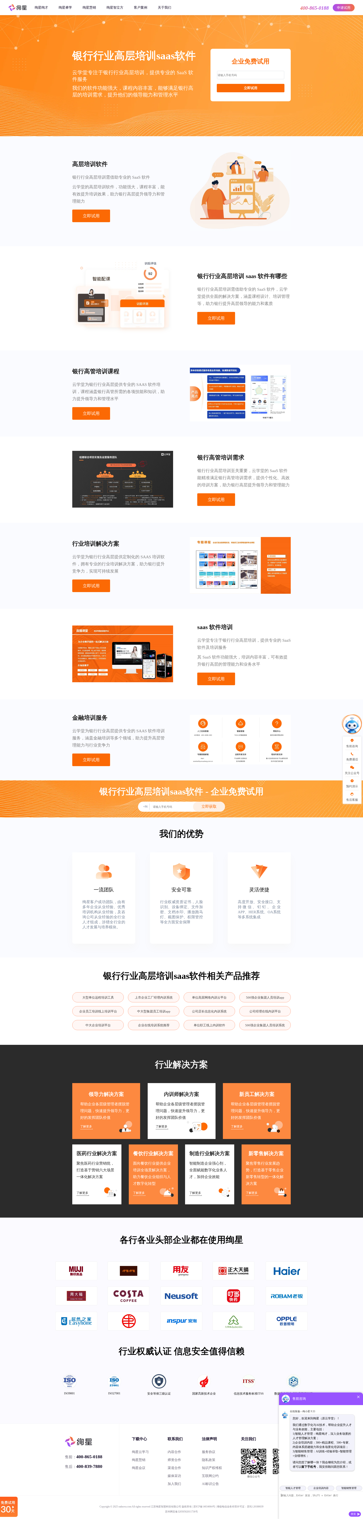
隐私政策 (208, 1460)
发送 (353, 1513)
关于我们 (164, 7)
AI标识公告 (210, 1484)
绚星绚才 (41, 7)
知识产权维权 (212, 1468)
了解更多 (86, 1126)
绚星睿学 (65, 7)
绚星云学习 (140, 1452)
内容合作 (174, 1452)
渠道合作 (174, 1468)
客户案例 (140, 7)
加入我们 (174, 1484)
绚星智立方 (115, 7)
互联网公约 (210, 1476)
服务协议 (208, 1452)
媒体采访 (174, 1476)
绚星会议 (138, 1468)
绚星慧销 (89, 7)
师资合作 (174, 1460)
